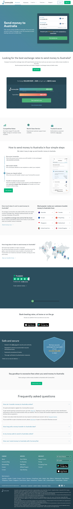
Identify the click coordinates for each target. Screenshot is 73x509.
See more (58, 132)
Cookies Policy (30, 485)
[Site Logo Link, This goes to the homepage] (8, 2)
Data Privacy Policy (24, 485)
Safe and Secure (44, 485)
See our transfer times (8, 258)
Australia (4, 478)
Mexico (52, 478)
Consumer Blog (5, 462)
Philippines (5, 480)
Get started (36, 69)
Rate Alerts (22, 464)
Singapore (15, 480)
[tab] (24, 159)
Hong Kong (35, 478)
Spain (28, 480)
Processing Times (42, 464)
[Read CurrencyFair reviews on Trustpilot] (22, 279)
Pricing (40, 462)
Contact (4, 469)
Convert (40, 467)
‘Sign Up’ (33, 410)
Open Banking (23, 469)
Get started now (36, 100)
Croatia (14, 478)
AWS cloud (15, 345)
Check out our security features (10, 358)
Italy (48, 478)
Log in (60, 2)
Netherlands (58, 478)
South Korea (23, 480)
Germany (29, 478)
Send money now (7, 225)
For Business (23, 462)
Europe (19, 478)
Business (25, 2)
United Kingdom (51, 480)
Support (50, 2)
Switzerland (34, 480)
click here (32, 419)
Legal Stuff (34, 485)
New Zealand (65, 478)
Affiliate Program (24, 467)
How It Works (23, 459)
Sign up (67, 2)
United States (59, 480)
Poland (10, 480)
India (40, 478)
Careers (4, 467)
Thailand (40, 480)
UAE (44, 480)
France (23, 478)
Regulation (39, 485)
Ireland (44, 478)
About (3, 459)
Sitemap (49, 485)
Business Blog (5, 464)
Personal (17, 2)
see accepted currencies (12, 160)
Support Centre (53, 417)
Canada (9, 478)
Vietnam (65, 480)
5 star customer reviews (19, 286)
